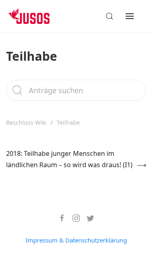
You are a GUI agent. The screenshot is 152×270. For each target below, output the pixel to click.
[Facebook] (59, 218)
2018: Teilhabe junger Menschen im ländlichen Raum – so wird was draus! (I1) (69, 159)
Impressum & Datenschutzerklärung (76, 240)
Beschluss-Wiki (26, 122)
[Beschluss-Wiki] (35, 16)
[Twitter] (87, 218)
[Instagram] (73, 218)
